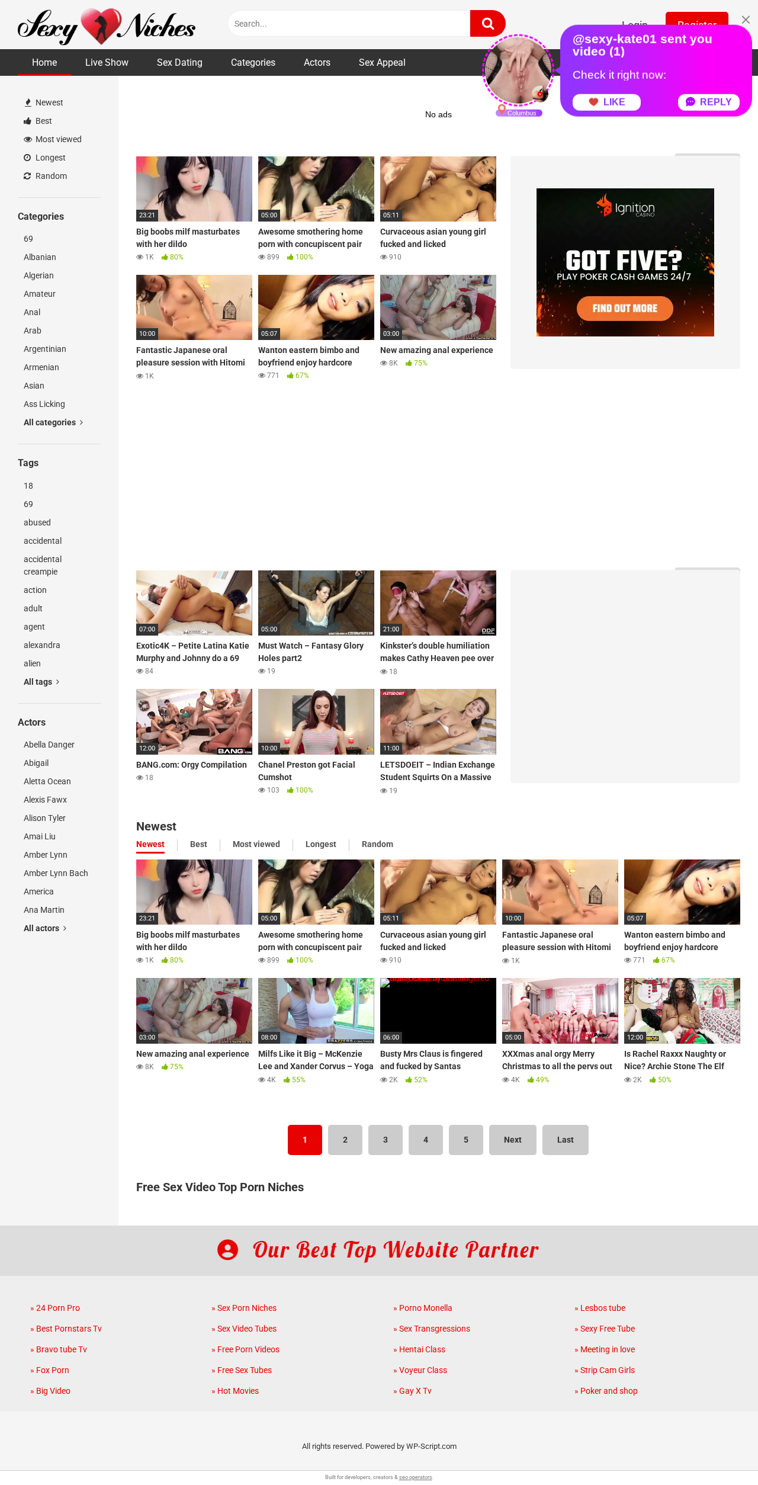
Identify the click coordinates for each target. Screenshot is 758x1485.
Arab (32, 330)
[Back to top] (718, 1449)
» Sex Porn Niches (244, 1308)
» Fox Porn (49, 1370)
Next (513, 1139)
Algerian (39, 275)
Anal (32, 312)
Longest (50, 157)
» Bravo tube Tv (58, 1349)
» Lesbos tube (599, 1308)
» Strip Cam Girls (604, 1370)
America (39, 891)
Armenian (41, 367)
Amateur (40, 294)
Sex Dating (180, 62)
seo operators (415, 1477)
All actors (42, 928)
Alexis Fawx (45, 799)
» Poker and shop (606, 1391)
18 (28, 485)
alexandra (42, 645)
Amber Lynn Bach (56, 873)
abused (37, 522)
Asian (34, 385)
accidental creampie (43, 565)
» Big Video (50, 1391)
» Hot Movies (235, 1391)
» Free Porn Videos (245, 1349)
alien (32, 663)
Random (50, 176)
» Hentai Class (419, 1349)
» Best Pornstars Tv (66, 1328)
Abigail (36, 763)
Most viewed (58, 139)
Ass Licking (44, 404)
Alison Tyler (45, 818)
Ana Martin (44, 910)
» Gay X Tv (412, 1391)
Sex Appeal (382, 62)
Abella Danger (49, 744)
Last (565, 1139)
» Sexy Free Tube (604, 1328)
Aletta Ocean (47, 781)
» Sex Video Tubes (244, 1328)
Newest (48, 102)
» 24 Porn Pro (55, 1308)
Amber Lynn (46, 854)
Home (44, 62)
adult (33, 608)
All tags (39, 682)
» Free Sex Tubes (241, 1370)
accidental (43, 541)
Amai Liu (40, 836)
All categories (51, 422)
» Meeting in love (604, 1349)
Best (43, 121)
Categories (253, 62)
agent (34, 626)
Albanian (40, 257)
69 (28, 238)
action (35, 590)
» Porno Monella (422, 1308)
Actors (317, 62)
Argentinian (45, 349)
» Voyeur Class (420, 1370)
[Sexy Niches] (106, 24)
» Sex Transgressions (431, 1328)
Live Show (107, 62)
